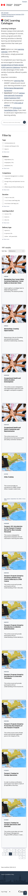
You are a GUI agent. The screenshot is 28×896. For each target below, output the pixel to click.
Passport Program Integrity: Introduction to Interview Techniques (13, 676)
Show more (6, 152)
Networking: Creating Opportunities (11, 329)
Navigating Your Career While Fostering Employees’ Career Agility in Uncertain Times (14, 281)
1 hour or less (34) (9, 197)
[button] (14, 152)
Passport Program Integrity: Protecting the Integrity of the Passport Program (13, 725)
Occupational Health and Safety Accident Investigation (12, 380)
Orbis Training (9, 477)
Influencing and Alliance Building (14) (14, 187)
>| (24, 857)
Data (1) (6, 149)
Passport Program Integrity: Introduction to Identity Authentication (13, 627)
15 (17, 854)
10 (24, 850)
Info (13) (6, 220)
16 (20, 854)
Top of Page (4, 891)
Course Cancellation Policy (7, 874)
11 (3, 854)
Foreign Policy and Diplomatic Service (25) (14, 183)
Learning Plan (19, 81)
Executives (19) (8, 165)
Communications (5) (9, 143)
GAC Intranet (4, 13)
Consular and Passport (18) (11, 146)
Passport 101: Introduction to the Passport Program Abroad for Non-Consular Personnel (13, 529)
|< (5, 850)
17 (24, 854)
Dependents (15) (8, 159)
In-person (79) (8, 233)
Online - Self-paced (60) (10, 236)
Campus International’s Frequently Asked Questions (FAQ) (14, 95)
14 (13, 854)
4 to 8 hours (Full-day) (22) (11, 203)
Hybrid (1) (7, 230)
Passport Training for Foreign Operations (11, 774)
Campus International (7, 16)
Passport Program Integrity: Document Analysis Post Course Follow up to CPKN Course (13, 578)
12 (7, 854)
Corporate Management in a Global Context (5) (13, 177)
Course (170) (7, 214)
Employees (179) (8, 162)
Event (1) (6, 217)
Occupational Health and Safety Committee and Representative (12, 429)
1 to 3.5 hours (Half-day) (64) (12, 200)
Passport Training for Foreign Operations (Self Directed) (12, 824)
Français (24, 1)
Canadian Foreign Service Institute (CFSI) (12, 14)
